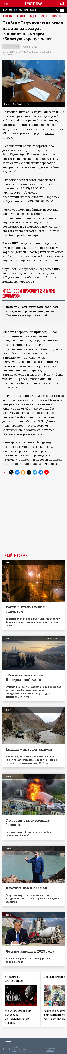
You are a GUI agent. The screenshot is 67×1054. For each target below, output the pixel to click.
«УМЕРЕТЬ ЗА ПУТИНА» (14, 979)
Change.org (43, 442)
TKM (20, 10)
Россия (26, 47)
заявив (47, 340)
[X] (11, 472)
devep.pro (50, 1051)
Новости (8, 16)
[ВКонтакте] (17, 472)
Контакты (8, 1041)
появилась (10, 447)
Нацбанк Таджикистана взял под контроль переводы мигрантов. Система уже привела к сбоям (32, 311)
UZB (26, 10)
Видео (33, 16)
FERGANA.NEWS (33, 4)
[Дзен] (29, 472)
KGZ (10, 10)
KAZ (5, 10)
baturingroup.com (19, 1051)
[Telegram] (35, 472)
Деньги (35, 47)
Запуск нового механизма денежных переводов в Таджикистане (26, 53)
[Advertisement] (33, 516)
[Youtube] (46, 472)
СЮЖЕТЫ (56, 16)
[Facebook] (40, 472)
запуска (48, 273)
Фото (44, 16)
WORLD (33, 10)
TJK (15, 10)
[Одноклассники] (23, 472)
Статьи (21, 16)
